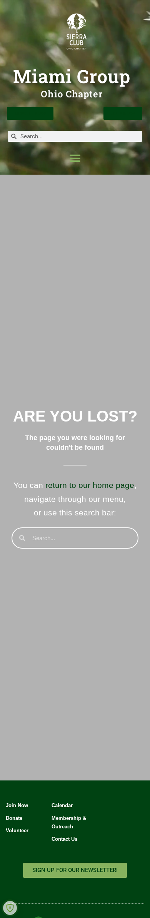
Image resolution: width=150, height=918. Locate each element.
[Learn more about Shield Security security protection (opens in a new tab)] (10, 908)
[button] (75, 158)
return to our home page (89, 485)
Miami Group (71, 76)
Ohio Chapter (72, 94)
